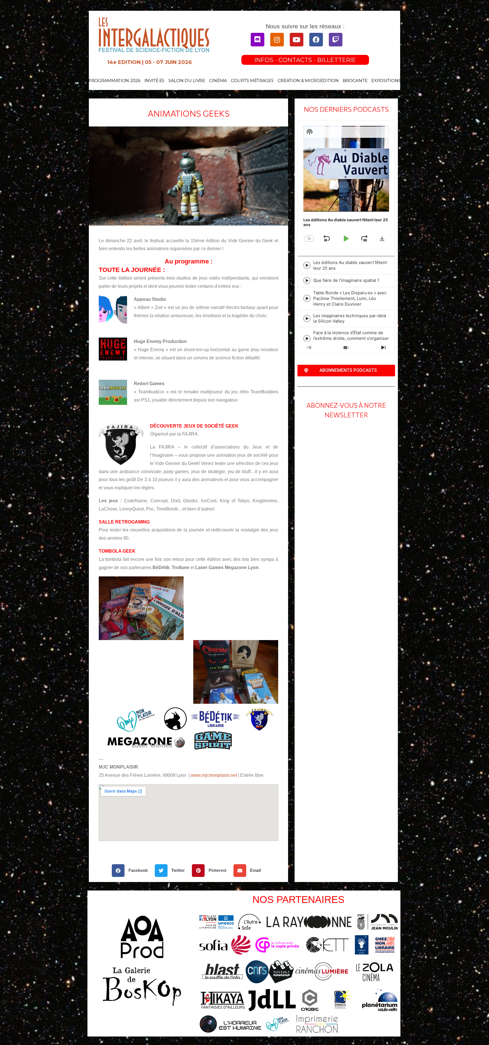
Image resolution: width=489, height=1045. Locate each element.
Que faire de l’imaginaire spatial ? (346, 280)
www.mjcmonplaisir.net (214, 775)
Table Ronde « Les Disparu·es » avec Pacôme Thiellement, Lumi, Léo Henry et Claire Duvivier (350, 298)
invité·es (154, 80)
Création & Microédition (308, 80)
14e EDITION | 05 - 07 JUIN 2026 (149, 62)
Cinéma (218, 80)
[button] (132, 870)
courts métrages (252, 80)
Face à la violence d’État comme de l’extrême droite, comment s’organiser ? (351, 338)
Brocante (355, 80)
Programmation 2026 (114, 80)
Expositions (386, 80)
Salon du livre (186, 80)
